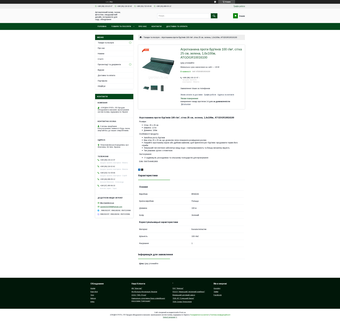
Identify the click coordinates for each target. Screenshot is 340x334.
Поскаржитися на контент (199, 315)
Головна (101, 26)
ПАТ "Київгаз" (178, 288)
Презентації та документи (109, 64)
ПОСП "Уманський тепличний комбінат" (189, 292)
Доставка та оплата (176, 26)
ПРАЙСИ (101, 86)
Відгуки (101, 70)
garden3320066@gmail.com (111, 207)
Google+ (217, 288)
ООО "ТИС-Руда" (138, 295)
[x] (142, 170)
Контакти (157, 26)
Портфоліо (102, 81)
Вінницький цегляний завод (184, 295)
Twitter (216, 292)
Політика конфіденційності (220, 315)
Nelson (93, 298)
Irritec (92, 302)
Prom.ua (182, 312)
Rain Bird (94, 292)
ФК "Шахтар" (136, 288)
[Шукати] (214, 15)
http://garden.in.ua (107, 203)
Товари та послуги (121, 26)
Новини (101, 54)
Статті (100, 59)
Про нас (142, 26)
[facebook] (139, 170)
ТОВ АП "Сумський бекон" (183, 298)
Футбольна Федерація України (144, 292)
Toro (92, 295)
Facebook (218, 295)
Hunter (92, 288)
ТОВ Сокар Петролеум (182, 302)
